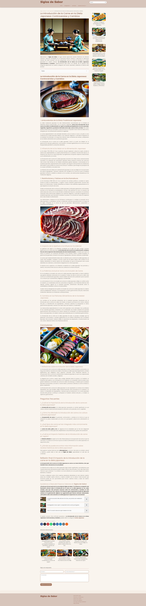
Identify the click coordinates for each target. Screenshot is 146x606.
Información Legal (77, 595)
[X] (44, 524)
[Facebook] (41, 524)
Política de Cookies (77, 598)
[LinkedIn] (57, 524)
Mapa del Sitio (76, 603)
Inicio (61, 5)
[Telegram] (60, 524)
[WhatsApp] (51, 524)
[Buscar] (105, 2)
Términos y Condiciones (78, 597)
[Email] (63, 524)
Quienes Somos (81, 5)
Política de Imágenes (77, 600)
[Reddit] (66, 524)
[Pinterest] (48, 524)
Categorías (66, 5)
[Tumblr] (54, 524)
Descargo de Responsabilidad (79, 601)
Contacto (74, 5)
